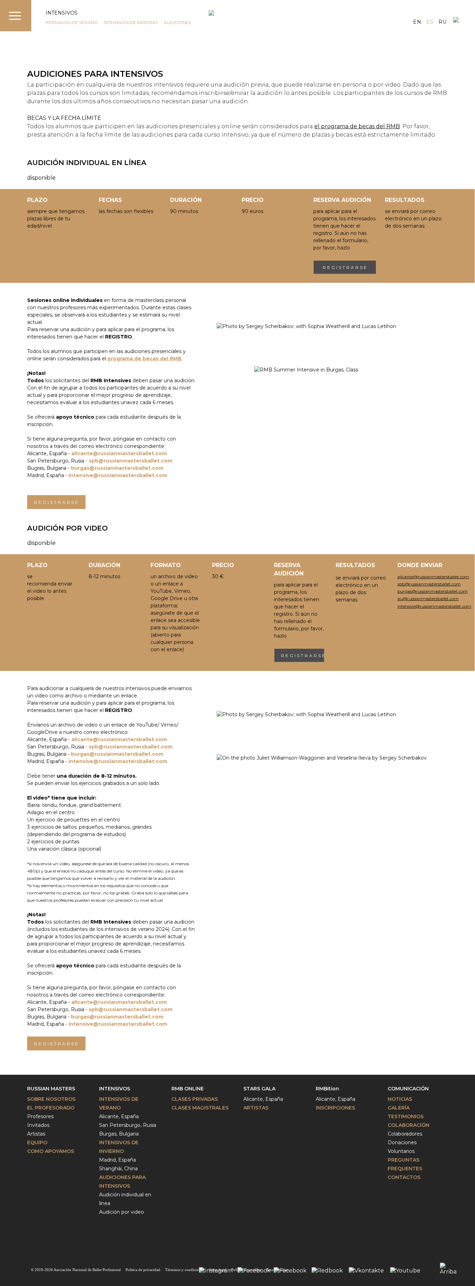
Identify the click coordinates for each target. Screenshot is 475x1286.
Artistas (36, 1134)
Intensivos (114, 1089)
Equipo (37, 1142)
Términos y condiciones (184, 1270)
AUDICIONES (177, 22)
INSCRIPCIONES (335, 1108)
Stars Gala (259, 1089)
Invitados (38, 1125)
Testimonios (406, 1116)
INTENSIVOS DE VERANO (72, 22)
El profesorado (50, 1108)
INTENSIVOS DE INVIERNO (131, 22)
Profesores (40, 1116)
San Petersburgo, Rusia (127, 1125)
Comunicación (408, 1089)
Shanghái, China (118, 1168)
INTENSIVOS (62, 13)
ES (429, 22)
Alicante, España (119, 1116)
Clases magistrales (199, 1108)
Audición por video (121, 1212)
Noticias (400, 1099)
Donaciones (402, 1142)
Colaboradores (405, 1134)
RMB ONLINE (187, 1089)
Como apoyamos (50, 1151)
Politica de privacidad (143, 1270)
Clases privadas (194, 1099)
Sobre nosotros (51, 1099)
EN (417, 22)
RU (442, 22)
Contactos (404, 1177)
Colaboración (408, 1125)
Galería (399, 1108)
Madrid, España (117, 1160)
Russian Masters (51, 1089)
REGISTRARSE (345, 267)
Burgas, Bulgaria (119, 1134)
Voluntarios (401, 1151)
